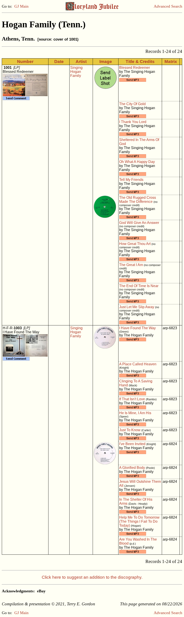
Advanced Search (168, 6)
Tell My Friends (131, 180)
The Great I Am (131, 265)
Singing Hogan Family (76, 72)
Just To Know (129, 430)
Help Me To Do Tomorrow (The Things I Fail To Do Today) (139, 521)
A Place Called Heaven (137, 364)
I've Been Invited (132, 444)
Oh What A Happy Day (137, 162)
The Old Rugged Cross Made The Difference (137, 200)
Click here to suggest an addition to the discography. (92, 577)
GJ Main (21, 6)
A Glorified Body (132, 468)
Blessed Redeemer (134, 67)
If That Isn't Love (132, 399)
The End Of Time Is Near (138, 286)
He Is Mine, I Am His (135, 413)
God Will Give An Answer (139, 223)
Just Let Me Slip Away (136, 307)
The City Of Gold (132, 104)
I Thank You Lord (132, 122)
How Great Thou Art (135, 244)
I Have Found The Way (137, 328)
